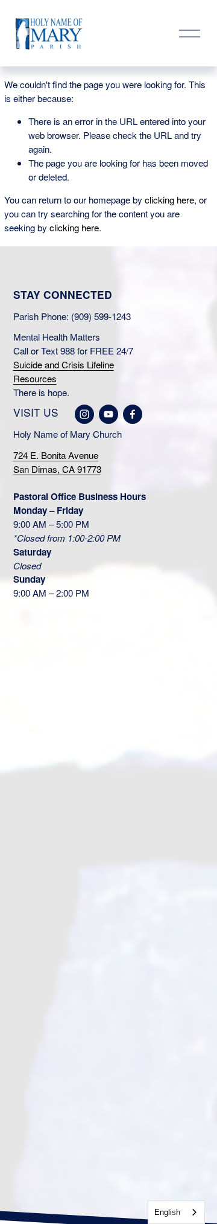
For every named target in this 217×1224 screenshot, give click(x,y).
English (167, 1212)
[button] (37, 684)
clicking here (169, 199)
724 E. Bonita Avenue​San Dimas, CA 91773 (57, 462)
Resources (35, 378)
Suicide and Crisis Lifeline (63, 364)
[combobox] (176, 1212)
